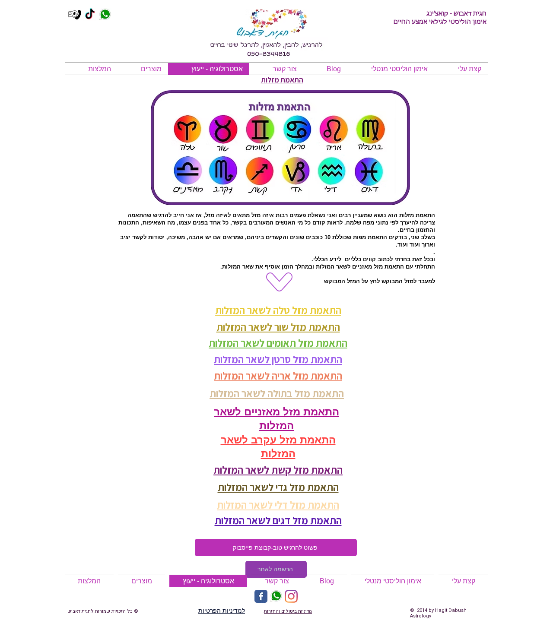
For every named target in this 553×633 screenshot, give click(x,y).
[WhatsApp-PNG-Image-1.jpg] (105, 14)
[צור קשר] (74, 14)
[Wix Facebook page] (260, 596)
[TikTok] (89, 14)
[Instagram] (291, 596)
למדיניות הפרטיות (221, 610)
